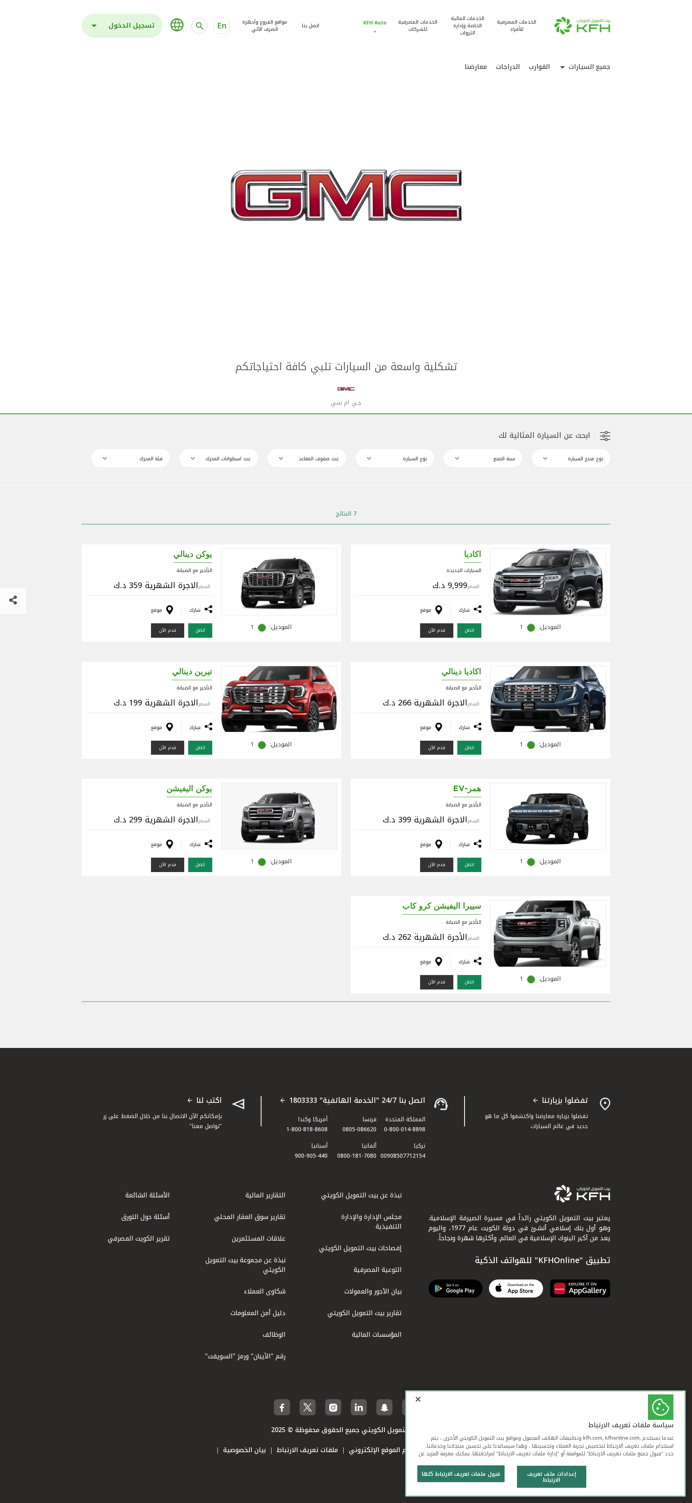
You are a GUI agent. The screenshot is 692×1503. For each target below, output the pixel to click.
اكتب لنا (209, 1100)
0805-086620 (359, 1129)
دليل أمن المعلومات (258, 1313)
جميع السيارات (589, 67)
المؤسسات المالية (377, 1334)
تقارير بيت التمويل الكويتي (365, 1313)
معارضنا (476, 67)
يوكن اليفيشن (189, 789)
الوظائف (274, 1334)
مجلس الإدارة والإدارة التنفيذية (371, 1222)
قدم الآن (436, 630)
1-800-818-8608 (307, 1129)
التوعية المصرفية (378, 1269)
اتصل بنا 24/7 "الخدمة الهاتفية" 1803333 (357, 1100)
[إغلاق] (418, 1399)
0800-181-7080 (356, 1155)
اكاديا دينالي (461, 672)
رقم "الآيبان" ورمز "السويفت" (245, 1356)
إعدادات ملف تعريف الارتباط (551, 1477)
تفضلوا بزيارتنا (565, 1100)
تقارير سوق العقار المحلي (250, 1217)
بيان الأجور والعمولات (373, 1291)
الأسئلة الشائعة (147, 1195)
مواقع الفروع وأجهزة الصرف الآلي (264, 26)
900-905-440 (311, 1155)
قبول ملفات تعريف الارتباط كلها (461, 1474)
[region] (545, 1443)
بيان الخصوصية (244, 1450)
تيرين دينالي (192, 672)
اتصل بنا (310, 25)
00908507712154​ (402, 1155)
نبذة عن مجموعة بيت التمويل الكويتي (245, 1265)
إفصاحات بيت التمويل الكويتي (360, 1248)
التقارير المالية (265, 1195)
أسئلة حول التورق (145, 1217)
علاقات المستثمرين (259, 1238)
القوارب (539, 67)
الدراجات (508, 67)
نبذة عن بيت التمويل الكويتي (361, 1195)
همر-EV (467, 789)
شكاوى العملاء (265, 1291)
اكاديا (472, 554)
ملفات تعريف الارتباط (307, 1450)
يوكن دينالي (192, 554)
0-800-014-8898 (404, 1129)
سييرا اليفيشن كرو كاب (441, 906)
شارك (464, 610)
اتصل (469, 630)
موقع (425, 610)
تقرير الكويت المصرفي (139, 1238)
